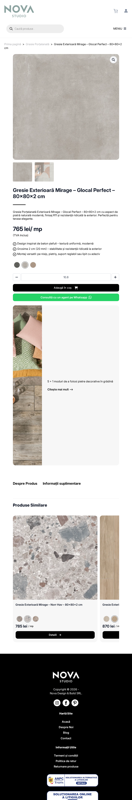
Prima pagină (12, 44)
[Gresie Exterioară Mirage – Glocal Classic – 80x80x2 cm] (17, 265)
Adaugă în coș (63, 287)
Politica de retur (66, 761)
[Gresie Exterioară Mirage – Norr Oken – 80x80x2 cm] (35, 619)
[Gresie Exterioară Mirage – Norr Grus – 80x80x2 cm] (19, 619)
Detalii (53, 634)
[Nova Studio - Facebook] (66, 702)
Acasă (66, 721)
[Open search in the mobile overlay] (35, 28)
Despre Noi (66, 727)
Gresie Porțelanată (37, 44)
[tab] (25, 483)
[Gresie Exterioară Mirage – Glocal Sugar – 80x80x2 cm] (33, 265)
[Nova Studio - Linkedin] (75, 702)
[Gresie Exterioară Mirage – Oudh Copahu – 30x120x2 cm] (106, 619)
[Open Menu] (125, 28)
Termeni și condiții (66, 755)
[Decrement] (16, 277)
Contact (66, 738)
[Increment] (115, 277)
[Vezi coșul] (115, 11)
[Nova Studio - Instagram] (57, 702)
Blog (66, 732)
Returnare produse (66, 766)
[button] (113, 59)
